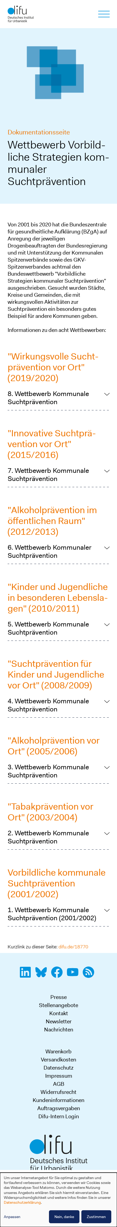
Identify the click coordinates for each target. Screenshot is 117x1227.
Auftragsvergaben (58, 1108)
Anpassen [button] (12, 1216)
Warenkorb (58, 1051)
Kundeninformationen (58, 1100)
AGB (58, 1083)
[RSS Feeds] (90, 975)
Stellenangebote (58, 1005)
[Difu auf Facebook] (58, 975)
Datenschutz (58, 1067)
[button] (59, 398)
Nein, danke (64, 1216)
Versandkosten (58, 1059)
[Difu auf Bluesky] (42, 975)
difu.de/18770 (73, 947)
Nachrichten (58, 1029)
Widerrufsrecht (58, 1092)
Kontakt (58, 1013)
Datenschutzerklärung (22, 1202)
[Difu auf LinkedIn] (27, 975)
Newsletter (59, 1021)
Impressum (58, 1075)
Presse (58, 997)
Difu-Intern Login (58, 1116)
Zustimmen (96, 1216)
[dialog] (58, 1200)
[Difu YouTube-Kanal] (74, 975)
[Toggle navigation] (104, 14)
